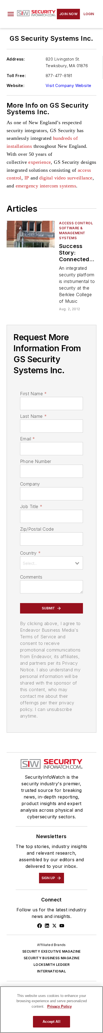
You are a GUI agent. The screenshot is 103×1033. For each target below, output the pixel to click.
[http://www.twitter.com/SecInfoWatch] (54, 925)
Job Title (31, 506)
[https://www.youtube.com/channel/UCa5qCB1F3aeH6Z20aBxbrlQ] (62, 925)
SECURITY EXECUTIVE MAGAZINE (51, 951)
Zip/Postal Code (37, 529)
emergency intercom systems (46, 186)
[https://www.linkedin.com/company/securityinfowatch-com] (47, 925)
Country (30, 553)
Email (27, 438)
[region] (51, 1009)
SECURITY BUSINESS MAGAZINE (51, 958)
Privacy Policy (59, 1006)
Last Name (33, 416)
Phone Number (35, 461)
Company (30, 484)
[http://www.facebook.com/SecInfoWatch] (39, 925)
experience (39, 162)
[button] (11, 14)
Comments (31, 577)
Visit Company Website (68, 85)
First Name (33, 393)
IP (26, 178)
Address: (16, 59)
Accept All (51, 1022)
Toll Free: (16, 75)
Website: (15, 85)
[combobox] (51, 562)
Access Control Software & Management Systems (76, 230)
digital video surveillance (65, 178)
